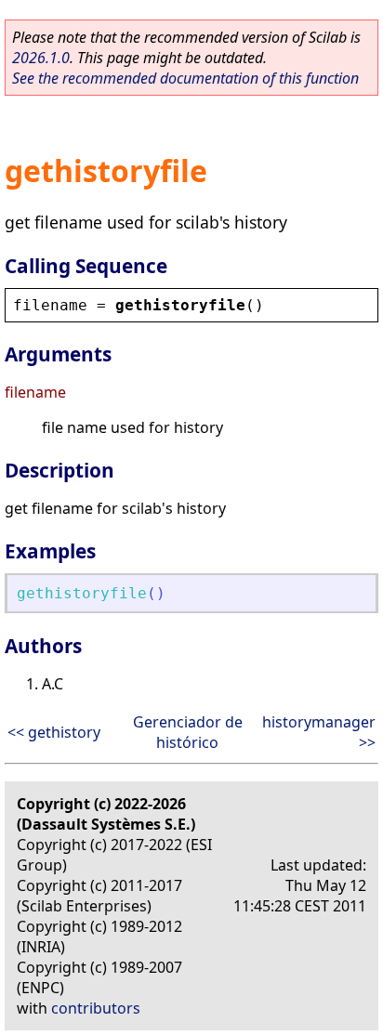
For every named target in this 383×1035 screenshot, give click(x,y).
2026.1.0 (41, 57)
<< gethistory (53, 732)
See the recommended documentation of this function (185, 78)
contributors (95, 1008)
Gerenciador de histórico (188, 732)
